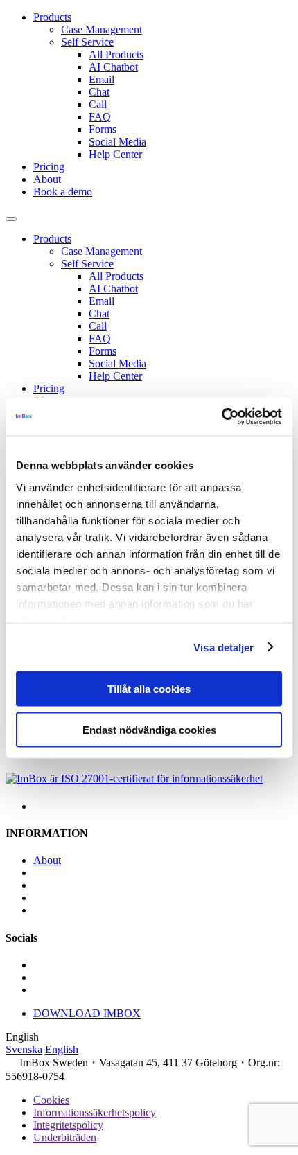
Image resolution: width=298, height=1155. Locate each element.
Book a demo (62, 191)
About (47, 179)
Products (52, 17)
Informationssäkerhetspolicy (94, 1112)
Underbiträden (64, 1137)
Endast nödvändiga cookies (149, 729)
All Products (116, 54)
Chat (99, 92)
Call (98, 104)
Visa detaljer (223, 647)
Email (101, 79)
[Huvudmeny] (11, 219)
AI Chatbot (113, 67)
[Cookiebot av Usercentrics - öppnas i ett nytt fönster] (221, 416)
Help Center (115, 154)
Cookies (51, 1100)
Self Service (87, 42)
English (61, 1049)
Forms (102, 129)
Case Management (101, 29)
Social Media (117, 142)
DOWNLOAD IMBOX (87, 1013)
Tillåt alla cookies (149, 689)
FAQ (100, 117)
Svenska (24, 1049)
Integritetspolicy (68, 1125)
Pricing (48, 167)
